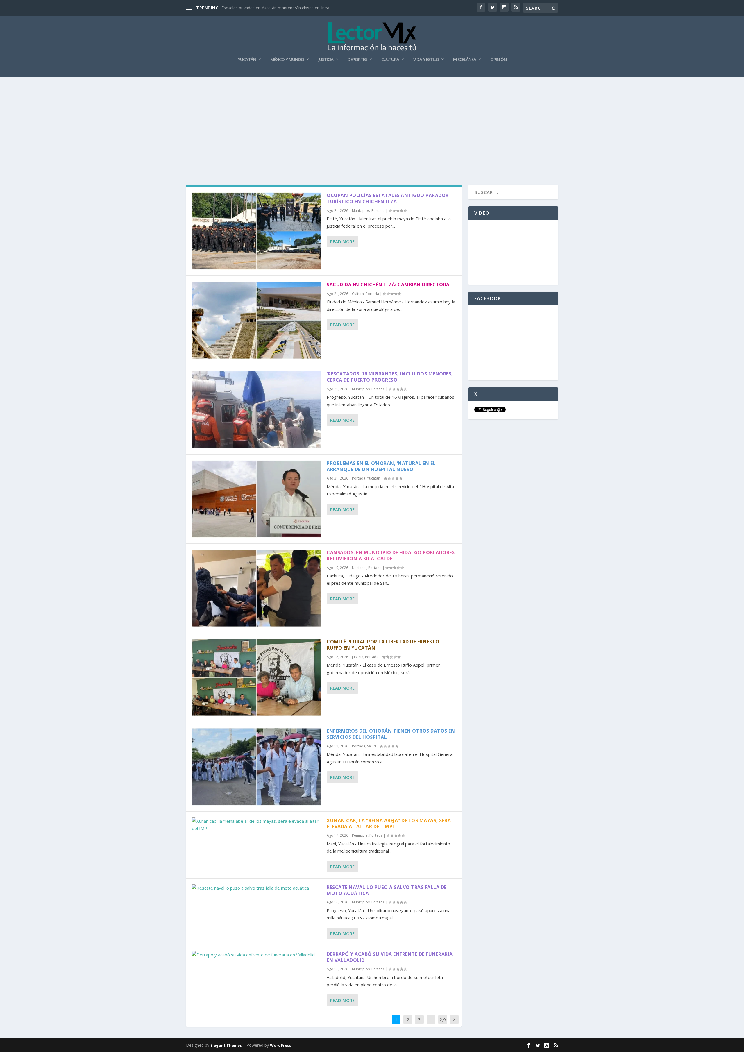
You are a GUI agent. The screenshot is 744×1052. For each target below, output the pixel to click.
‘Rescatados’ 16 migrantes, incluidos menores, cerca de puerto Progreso (390, 377)
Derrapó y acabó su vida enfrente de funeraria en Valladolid (390, 957)
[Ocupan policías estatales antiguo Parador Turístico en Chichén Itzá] (256, 231)
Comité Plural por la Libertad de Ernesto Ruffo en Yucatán (383, 644)
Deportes (357, 59)
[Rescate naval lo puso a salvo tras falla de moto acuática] (256, 888)
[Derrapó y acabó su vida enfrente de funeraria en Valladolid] (256, 955)
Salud (371, 746)
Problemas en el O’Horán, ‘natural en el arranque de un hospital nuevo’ (381, 466)
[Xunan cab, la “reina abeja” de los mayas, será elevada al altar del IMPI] (256, 824)
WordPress (280, 1045)
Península (360, 835)
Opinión (498, 59)
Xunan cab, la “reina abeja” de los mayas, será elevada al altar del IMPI (389, 823)
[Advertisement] (372, 121)
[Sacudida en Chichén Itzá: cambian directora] (256, 320)
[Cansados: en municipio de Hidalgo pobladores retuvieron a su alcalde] (256, 588)
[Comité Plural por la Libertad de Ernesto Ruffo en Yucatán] (256, 677)
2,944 (442, 1024)
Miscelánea (464, 59)
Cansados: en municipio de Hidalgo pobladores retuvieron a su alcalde (391, 555)
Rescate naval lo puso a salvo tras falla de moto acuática (387, 890)
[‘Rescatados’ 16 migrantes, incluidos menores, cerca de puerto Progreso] (256, 409)
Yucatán (247, 59)
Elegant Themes (226, 1045)
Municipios (361, 210)
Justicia (325, 59)
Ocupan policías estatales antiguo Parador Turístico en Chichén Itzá (388, 198)
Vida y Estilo (426, 59)
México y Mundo (287, 59)
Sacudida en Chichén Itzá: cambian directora (388, 284)
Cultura (390, 59)
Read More (342, 241)
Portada (378, 210)
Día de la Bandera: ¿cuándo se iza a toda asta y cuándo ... (275, 7)
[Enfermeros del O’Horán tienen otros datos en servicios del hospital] (256, 766)
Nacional (359, 567)
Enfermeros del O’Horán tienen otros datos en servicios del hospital (391, 734)
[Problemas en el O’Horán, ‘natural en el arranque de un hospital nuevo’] (256, 499)
